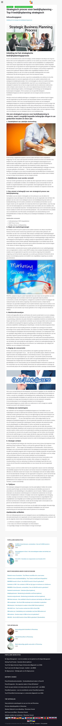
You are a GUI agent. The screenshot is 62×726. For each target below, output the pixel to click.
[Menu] (2, 2)
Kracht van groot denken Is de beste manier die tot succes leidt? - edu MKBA (25, 687)
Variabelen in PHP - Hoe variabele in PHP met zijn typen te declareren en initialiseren (29, 584)
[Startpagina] (31, 2)
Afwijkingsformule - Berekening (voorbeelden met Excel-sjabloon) (24, 593)
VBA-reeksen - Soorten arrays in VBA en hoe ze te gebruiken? (23, 614)
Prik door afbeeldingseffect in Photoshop (15, 706)
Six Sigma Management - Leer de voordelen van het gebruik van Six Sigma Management (27, 659)
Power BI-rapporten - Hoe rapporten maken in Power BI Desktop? (21, 684)
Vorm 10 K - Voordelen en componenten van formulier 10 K (30, 558)
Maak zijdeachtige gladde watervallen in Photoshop (28, 644)
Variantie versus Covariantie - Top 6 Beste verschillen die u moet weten (25, 575)
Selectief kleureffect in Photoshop (24, 636)
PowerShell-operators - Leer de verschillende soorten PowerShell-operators (24, 690)
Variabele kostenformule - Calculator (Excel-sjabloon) (21, 590)
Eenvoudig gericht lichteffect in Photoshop (26, 629)
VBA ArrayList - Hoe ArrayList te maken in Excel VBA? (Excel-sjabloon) (25, 605)
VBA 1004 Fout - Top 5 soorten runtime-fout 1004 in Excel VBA (23, 608)
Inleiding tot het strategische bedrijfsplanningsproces (19, 20)
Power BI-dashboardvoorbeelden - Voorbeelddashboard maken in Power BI (24, 681)
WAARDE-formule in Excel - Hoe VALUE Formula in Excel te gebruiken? (25, 581)
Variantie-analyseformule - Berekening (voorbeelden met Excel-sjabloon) (26, 596)
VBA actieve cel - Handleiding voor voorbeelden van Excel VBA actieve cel (26, 611)
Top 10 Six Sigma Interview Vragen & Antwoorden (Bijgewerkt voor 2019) (23, 665)
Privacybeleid (44, 723)
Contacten (37, 723)
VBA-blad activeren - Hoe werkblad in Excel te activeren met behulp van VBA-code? (29, 599)
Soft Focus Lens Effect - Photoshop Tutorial (16, 712)
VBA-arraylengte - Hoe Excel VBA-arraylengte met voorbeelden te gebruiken (26, 602)
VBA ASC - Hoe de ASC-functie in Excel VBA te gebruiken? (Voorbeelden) (26, 617)
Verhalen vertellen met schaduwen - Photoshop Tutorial (19, 715)
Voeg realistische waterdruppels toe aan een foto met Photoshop (21, 703)
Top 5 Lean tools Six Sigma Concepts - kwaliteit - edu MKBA (20, 668)
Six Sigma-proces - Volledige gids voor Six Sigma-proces (19, 671)
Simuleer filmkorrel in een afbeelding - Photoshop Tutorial (20, 709)
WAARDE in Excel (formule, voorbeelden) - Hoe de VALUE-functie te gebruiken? (27, 587)
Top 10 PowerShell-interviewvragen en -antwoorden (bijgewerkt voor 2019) (24, 693)
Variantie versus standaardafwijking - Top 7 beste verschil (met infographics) (27, 578)
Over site (32, 723)
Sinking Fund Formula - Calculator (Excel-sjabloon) (18, 662)
